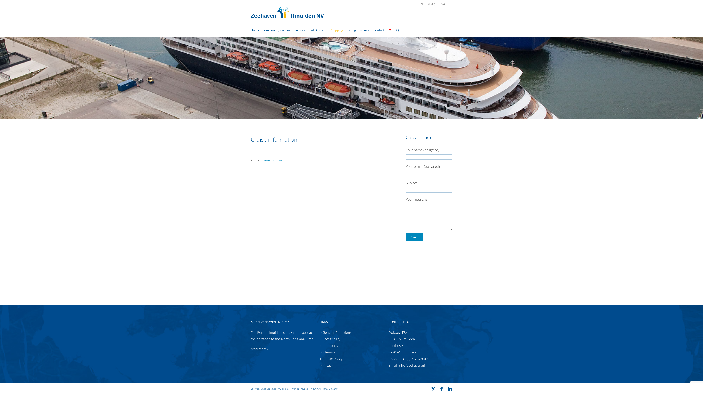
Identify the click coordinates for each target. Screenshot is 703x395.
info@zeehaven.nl (411, 365)
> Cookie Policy (331, 359)
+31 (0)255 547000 (414, 359)
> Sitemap (327, 352)
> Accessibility (330, 339)
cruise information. (275, 160)
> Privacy (326, 365)
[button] (397, 30)
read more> (260, 349)
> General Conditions (336, 332)
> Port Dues (329, 345)
